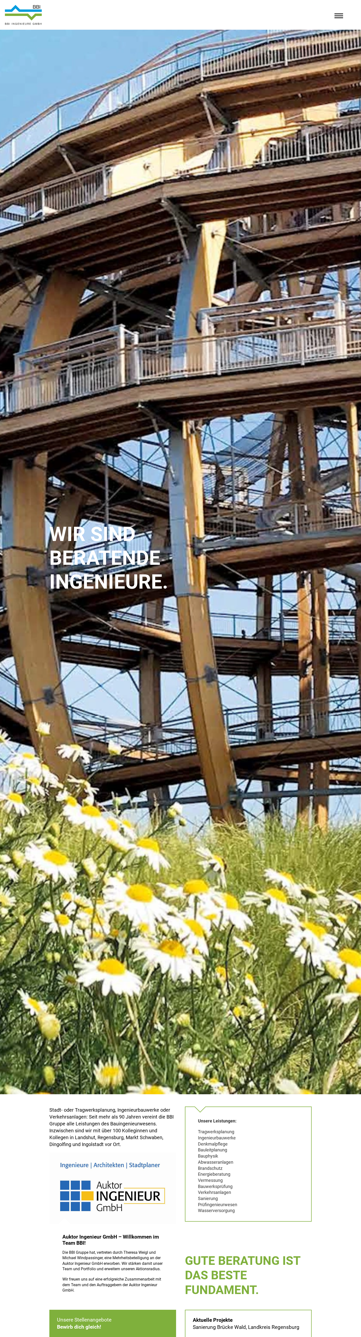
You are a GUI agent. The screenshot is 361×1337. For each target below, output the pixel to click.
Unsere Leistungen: (217, 1121)
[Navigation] (338, 17)
